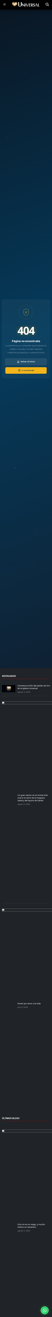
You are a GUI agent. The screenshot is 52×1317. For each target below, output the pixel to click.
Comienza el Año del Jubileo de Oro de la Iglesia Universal (33, 687)
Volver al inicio (28, 361)
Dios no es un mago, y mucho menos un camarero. (31, 1225)
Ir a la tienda (28, 370)
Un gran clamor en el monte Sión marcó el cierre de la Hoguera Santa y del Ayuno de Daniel (32, 798)
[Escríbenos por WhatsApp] (45, 1310)
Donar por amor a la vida (29, 1003)
